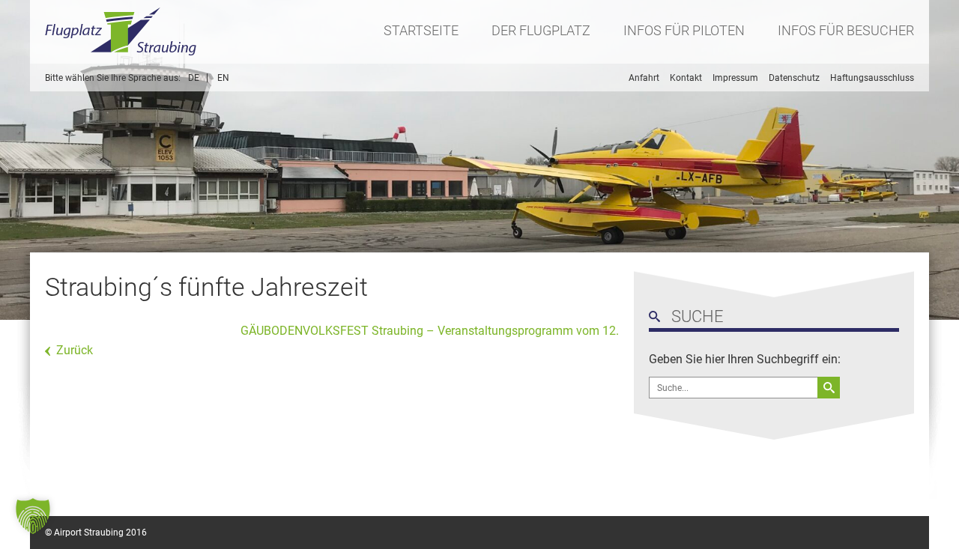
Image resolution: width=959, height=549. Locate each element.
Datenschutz (794, 78)
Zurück (74, 350)
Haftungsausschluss (872, 78)
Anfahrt (644, 78)
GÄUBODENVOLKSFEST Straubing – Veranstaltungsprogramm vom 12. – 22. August (449, 331)
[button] (33, 516)
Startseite (421, 30)
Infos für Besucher (846, 30)
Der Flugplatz (540, 30)
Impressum (735, 78)
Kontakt (686, 78)
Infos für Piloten (684, 30)
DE (193, 78)
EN (223, 78)
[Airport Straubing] (121, 31)
